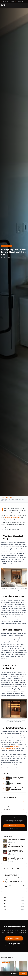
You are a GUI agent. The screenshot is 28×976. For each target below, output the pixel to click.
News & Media (9, 497)
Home (2, 497)
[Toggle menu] (25, 5)
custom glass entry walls (12, 517)
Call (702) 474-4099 (14, 944)
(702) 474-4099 (20, 1)
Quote (23, 973)
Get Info (15, 973)
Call (6, 973)
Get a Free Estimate (14, 825)
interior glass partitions (8, 748)
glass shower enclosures (17, 746)
